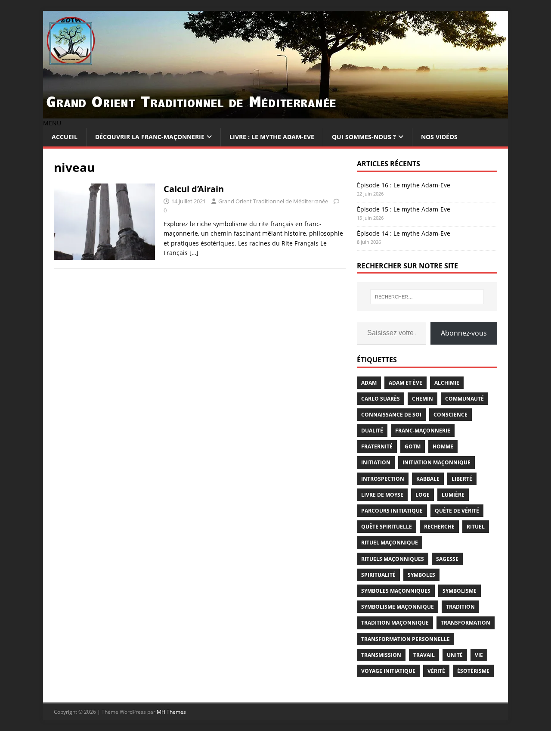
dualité (372, 430)
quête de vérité (457, 510)
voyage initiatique (388, 671)
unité (455, 655)
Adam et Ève (405, 382)
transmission (381, 655)
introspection (382, 478)
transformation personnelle (405, 639)
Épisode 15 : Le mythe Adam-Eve (403, 209)
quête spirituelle (386, 526)
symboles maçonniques (395, 590)
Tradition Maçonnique (395, 622)
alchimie (446, 382)
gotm (413, 446)
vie (479, 655)
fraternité (377, 446)
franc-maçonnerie (422, 430)
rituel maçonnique (389, 542)
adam (369, 382)
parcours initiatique (392, 510)
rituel (476, 526)
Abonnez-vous (464, 333)
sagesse (447, 559)
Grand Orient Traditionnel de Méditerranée (273, 201)
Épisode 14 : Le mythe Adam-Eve (403, 233)
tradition (460, 606)
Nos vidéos (439, 137)
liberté (462, 478)
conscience (450, 414)
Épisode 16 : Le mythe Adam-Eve (403, 185)
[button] (52, 123)
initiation (375, 462)
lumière (453, 494)
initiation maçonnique (436, 462)
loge (422, 494)
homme (443, 446)
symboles (421, 575)
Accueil (64, 137)
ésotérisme (473, 671)
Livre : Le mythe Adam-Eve (271, 137)
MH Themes (171, 711)
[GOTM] (275, 113)
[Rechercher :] (427, 296)
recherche (439, 526)
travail (424, 655)
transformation (465, 622)
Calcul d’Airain (194, 189)
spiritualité (378, 575)
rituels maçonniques (392, 559)
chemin (422, 398)
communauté (464, 398)
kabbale (428, 478)
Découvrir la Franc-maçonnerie (149, 137)
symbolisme (460, 590)
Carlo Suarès (380, 398)
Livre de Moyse (382, 494)
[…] (193, 253)
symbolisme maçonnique (397, 606)
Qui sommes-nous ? (364, 137)
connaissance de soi (391, 414)
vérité (436, 671)
